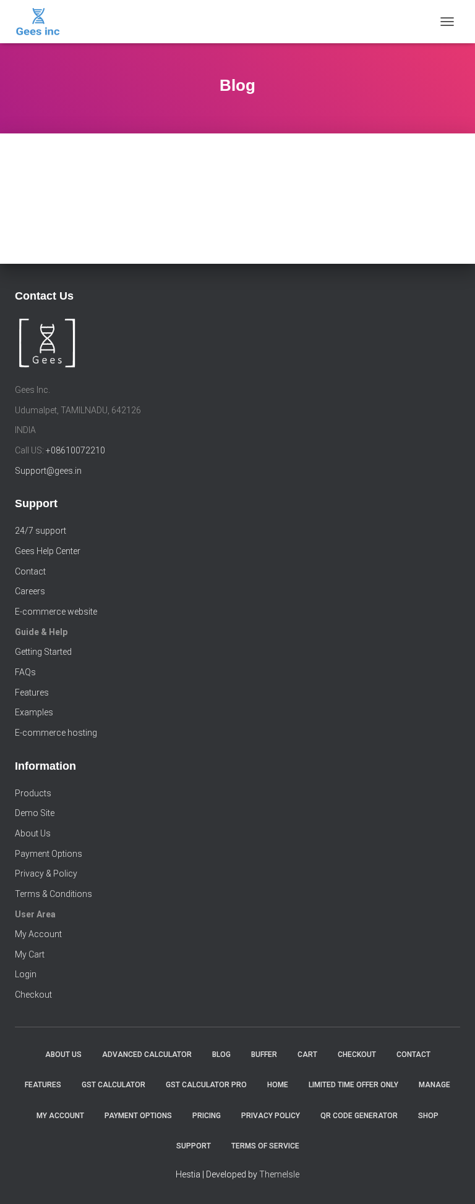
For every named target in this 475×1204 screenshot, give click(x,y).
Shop (428, 1115)
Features (32, 692)
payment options (138, 1115)
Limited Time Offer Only (353, 1084)
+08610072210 (75, 450)
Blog (221, 1054)
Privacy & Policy (46, 873)
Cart (307, 1054)
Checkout (33, 995)
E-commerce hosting (56, 733)
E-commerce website (56, 612)
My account (60, 1115)
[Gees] (43, 21)
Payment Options (48, 854)
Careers (30, 591)
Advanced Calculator (147, 1054)
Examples (34, 712)
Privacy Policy (270, 1115)
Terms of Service (265, 1146)
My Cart (30, 954)
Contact (30, 571)
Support (193, 1146)
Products (33, 793)
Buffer (264, 1054)
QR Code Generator (359, 1115)
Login (25, 974)
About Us (33, 833)
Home (277, 1084)
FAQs (25, 672)
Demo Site (34, 813)
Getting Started (43, 652)
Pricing (206, 1115)
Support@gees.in (48, 471)
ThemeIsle (279, 1174)
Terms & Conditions (53, 894)
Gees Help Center (47, 551)
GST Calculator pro (206, 1084)
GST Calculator (113, 1084)
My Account (38, 934)
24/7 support (40, 531)
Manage (434, 1084)
